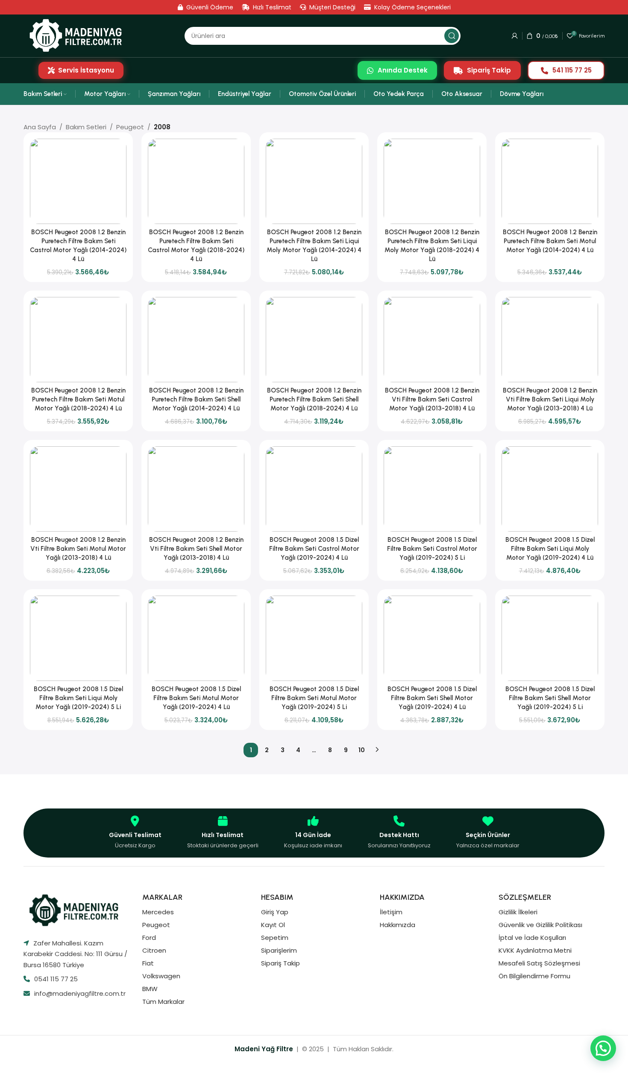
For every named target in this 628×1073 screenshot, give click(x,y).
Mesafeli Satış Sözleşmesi (539, 963)
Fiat (148, 963)
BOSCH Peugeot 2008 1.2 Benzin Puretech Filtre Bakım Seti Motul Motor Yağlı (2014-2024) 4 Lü (550, 241)
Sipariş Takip (489, 70)
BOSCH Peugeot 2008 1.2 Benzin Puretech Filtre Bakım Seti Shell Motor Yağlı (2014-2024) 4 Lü (196, 399)
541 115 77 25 (572, 70)
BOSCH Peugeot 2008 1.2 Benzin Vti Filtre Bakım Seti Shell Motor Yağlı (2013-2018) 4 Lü (196, 548)
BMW (150, 988)
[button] (603, 1048)
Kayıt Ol (273, 924)
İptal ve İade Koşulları (532, 937)
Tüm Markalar (163, 1001)
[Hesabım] (515, 35)
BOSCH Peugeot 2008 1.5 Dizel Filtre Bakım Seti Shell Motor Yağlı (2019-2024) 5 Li (550, 698)
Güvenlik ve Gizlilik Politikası (540, 924)
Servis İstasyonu (86, 70)
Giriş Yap (274, 911)
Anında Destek (403, 70)
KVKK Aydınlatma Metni (535, 950)
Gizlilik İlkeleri (518, 911)
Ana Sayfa (39, 126)
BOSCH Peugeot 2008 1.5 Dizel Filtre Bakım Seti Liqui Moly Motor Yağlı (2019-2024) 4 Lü (550, 548)
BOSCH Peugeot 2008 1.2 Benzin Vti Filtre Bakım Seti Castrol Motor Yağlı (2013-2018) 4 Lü (432, 399)
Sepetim (274, 937)
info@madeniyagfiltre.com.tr (80, 993)
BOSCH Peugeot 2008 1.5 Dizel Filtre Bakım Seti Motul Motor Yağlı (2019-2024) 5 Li (314, 698)
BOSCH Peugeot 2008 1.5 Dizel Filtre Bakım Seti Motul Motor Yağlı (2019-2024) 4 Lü (196, 698)
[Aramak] (451, 36)
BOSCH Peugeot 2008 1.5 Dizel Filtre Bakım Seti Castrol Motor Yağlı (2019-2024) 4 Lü (314, 548)
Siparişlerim (279, 950)
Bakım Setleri (86, 126)
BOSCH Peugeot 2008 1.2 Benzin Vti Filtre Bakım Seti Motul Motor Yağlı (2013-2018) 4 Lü (78, 548)
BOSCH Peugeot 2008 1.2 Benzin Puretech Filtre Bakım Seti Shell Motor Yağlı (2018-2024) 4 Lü (314, 399)
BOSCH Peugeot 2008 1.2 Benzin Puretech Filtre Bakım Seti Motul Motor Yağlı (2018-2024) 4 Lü (78, 399)
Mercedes (158, 911)
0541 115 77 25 (56, 978)
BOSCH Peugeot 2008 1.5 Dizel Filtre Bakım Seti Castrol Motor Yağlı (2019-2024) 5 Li (432, 548)
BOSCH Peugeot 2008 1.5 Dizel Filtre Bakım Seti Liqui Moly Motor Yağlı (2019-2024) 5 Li (78, 698)
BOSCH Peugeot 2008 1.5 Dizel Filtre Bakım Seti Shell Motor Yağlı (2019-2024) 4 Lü (432, 698)
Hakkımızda (397, 924)
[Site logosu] (78, 35)
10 (361, 750)
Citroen (154, 950)
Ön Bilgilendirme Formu (534, 975)
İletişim (391, 911)
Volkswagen (161, 975)
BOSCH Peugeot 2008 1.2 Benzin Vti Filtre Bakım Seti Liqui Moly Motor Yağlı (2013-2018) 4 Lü (550, 399)
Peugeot (130, 126)
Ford (149, 937)
